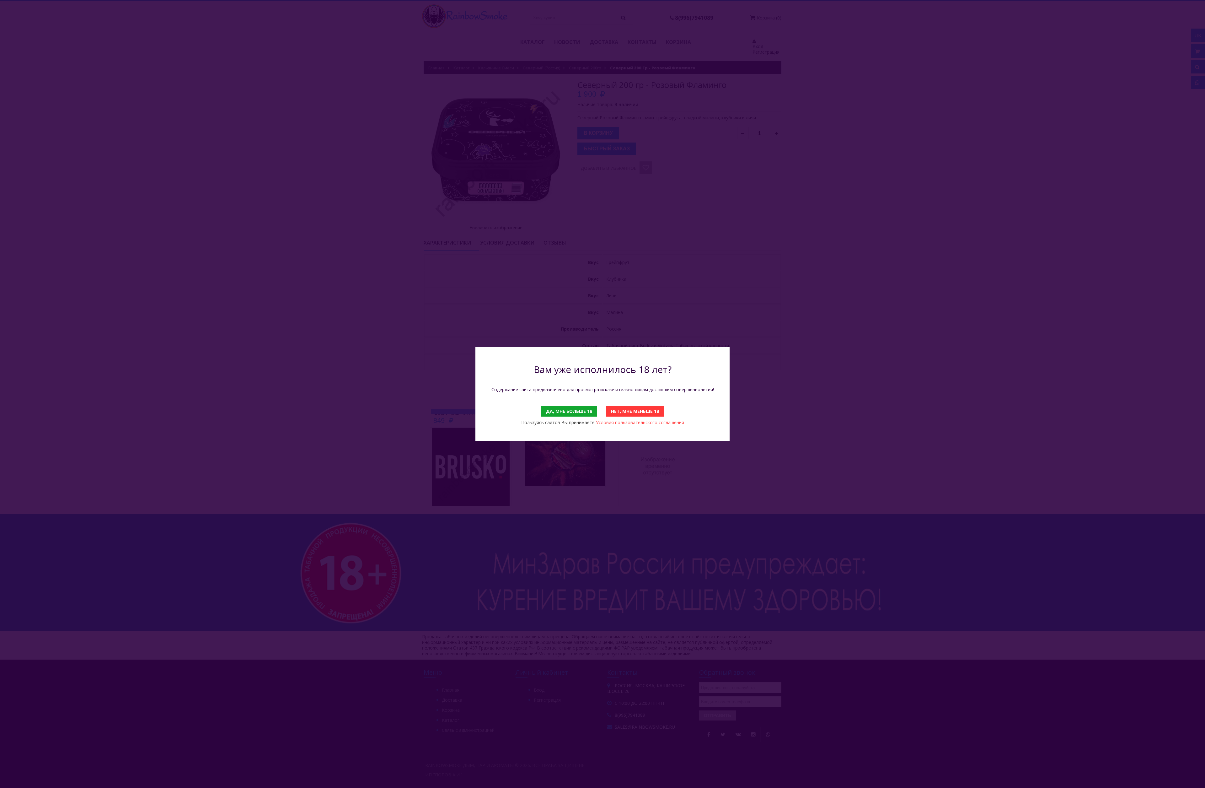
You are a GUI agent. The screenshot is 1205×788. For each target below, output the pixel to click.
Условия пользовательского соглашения (640, 422)
